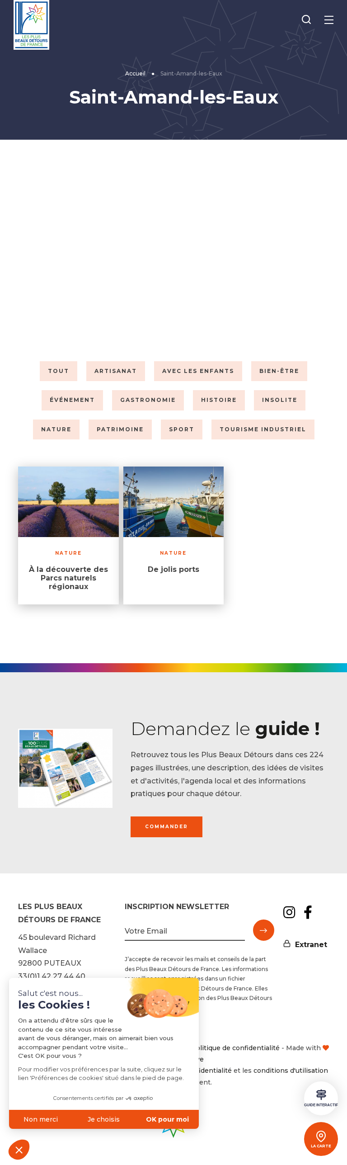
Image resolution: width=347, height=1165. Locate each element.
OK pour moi (167, 1119)
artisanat (115, 371)
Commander (166, 827)
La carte (321, 1146)
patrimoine (120, 429)
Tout (58, 371)
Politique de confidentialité (235, 1048)
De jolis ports (173, 569)
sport (181, 429)
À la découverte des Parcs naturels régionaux (68, 578)
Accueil (135, 73)
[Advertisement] (173, 248)
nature (56, 429)
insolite (279, 399)
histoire (219, 399)
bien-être (279, 371)
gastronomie (148, 399)
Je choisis (104, 1119)
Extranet (311, 944)
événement (72, 399)
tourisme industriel (263, 429)
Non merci (40, 1119)
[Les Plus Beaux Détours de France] (31, 25)
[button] (19, 1149)
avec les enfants (198, 371)
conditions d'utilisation (290, 1070)
